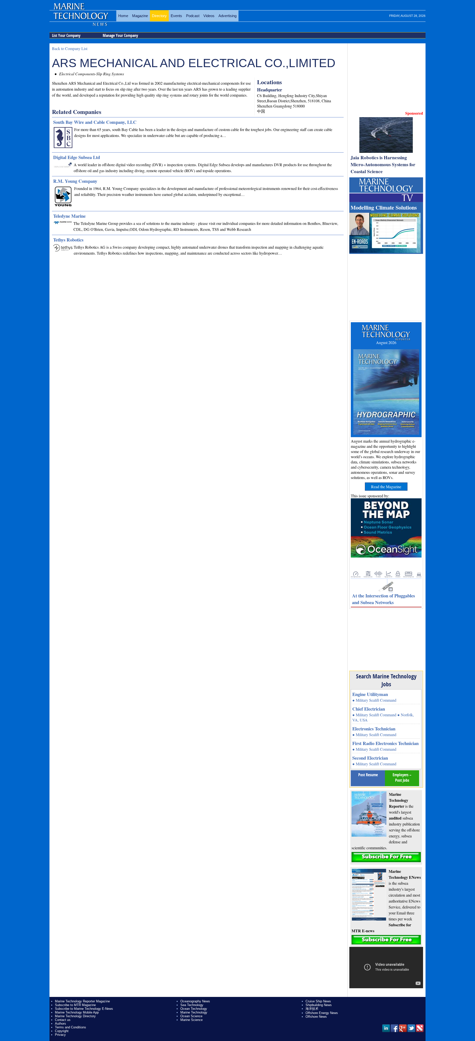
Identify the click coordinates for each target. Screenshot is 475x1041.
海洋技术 (312, 1009)
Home (123, 16)
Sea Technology (191, 1005)
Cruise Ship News (318, 1001)
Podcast (192, 16)
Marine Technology (193, 1012)
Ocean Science (191, 1016)
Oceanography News (195, 1001)
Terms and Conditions (70, 1027)
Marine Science (191, 1020)
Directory (159, 16)
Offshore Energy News (322, 1013)
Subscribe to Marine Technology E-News (84, 1009)
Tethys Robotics (68, 239)
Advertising (227, 16)
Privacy (60, 1035)
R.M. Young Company (75, 181)
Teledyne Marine (69, 216)
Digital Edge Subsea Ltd (76, 157)
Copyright (62, 1031)
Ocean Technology (193, 1009)
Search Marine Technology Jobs (386, 680)
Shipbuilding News (319, 1005)
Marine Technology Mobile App (77, 1012)
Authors (60, 1023)
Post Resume (368, 774)
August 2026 (386, 342)
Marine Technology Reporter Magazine (82, 1001)
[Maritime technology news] (80, 18)
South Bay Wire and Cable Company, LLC (95, 122)
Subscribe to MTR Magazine (75, 1005)
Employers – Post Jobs (402, 777)
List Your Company (66, 35)
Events (176, 16)
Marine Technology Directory (75, 1016)
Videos (208, 16)
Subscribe (386, 857)
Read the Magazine (386, 486)
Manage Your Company (120, 35)
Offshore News (316, 1016)
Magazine (140, 16)
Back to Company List (69, 48)
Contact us (63, 1020)
